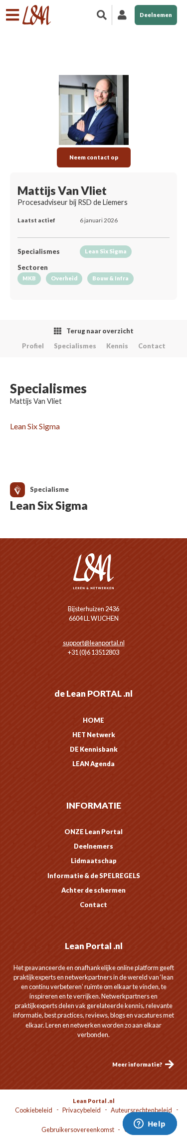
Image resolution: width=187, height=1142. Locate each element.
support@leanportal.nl (94, 643)
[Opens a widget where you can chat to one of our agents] (149, 1124)
